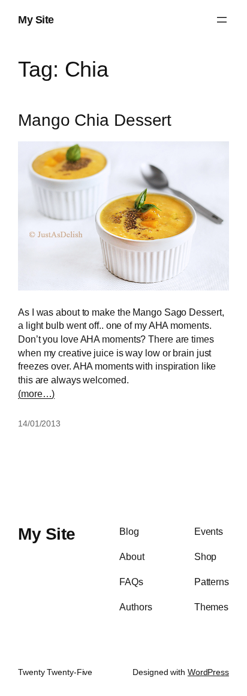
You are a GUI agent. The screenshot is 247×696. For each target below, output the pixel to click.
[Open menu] (222, 20)
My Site (36, 19)
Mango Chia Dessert (94, 120)
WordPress (208, 672)
